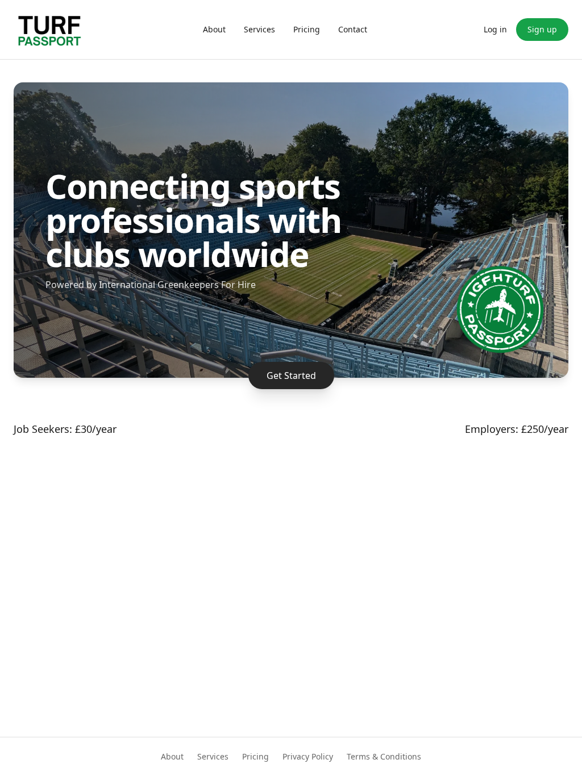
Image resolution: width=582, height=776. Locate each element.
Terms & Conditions (384, 756)
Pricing (306, 29)
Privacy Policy (307, 756)
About (214, 29)
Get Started (291, 375)
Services (259, 29)
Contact (352, 29)
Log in (495, 29)
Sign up (542, 29)
